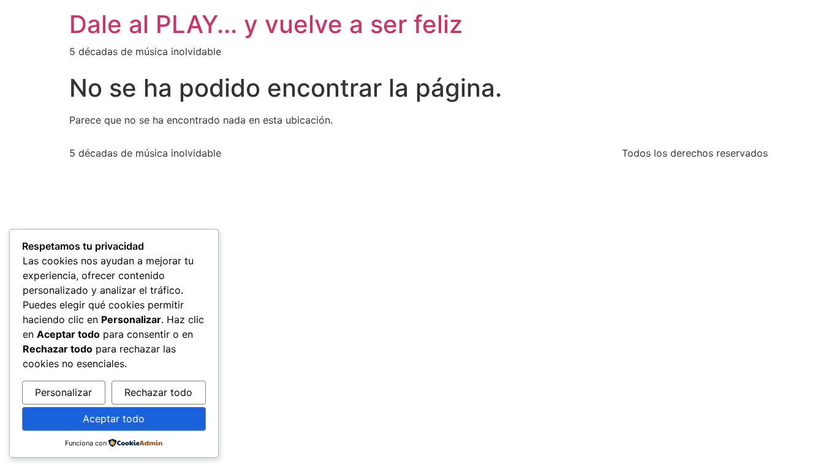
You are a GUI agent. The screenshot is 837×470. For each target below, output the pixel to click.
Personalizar (63, 392)
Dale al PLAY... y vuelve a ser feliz (266, 24)
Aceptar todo (114, 418)
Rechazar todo (158, 392)
